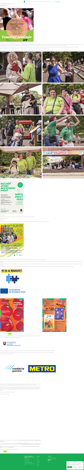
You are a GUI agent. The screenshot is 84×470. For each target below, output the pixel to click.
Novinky (43, 1)
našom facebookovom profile (11, 179)
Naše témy (39, 1)
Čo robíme (35, 1)
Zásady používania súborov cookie (74, 468)
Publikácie (46, 1)
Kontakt (49, 1)
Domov (29, 1)
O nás (31, 1)
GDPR (48, 461)
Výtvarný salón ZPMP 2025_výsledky (4, 333)
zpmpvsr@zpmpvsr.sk (29, 462)
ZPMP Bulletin (1, 451)
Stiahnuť (10, 333)
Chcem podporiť (57, 1)
